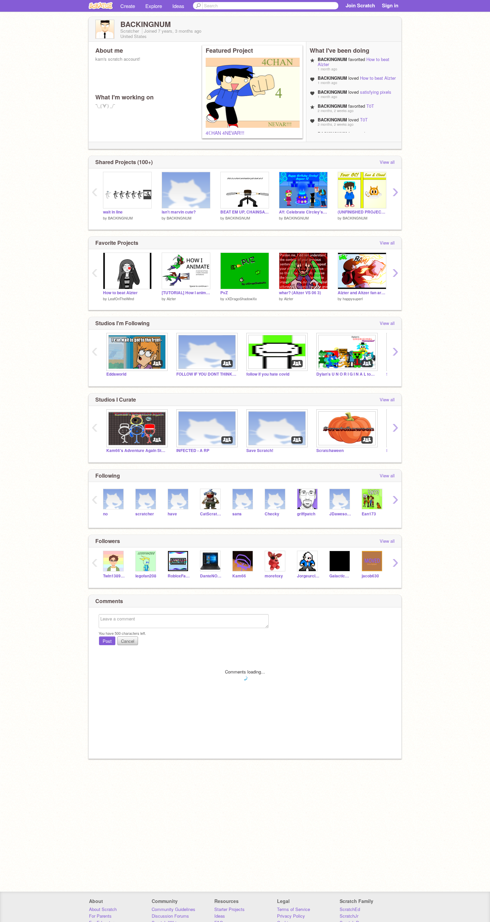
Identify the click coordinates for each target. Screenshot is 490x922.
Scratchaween (330, 450)
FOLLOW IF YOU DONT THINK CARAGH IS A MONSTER (206, 374)
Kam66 (239, 576)
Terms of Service (293, 909)
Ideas (178, 5)
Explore (153, 5)
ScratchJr (349, 916)
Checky (272, 514)
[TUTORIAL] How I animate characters (186, 293)
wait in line (113, 212)
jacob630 (370, 576)
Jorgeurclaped (308, 576)
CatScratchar (211, 514)
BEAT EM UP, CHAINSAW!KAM (244, 212)
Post (107, 641)
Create (127, 5)
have (172, 514)
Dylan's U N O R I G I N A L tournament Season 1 (346, 374)
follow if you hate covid (267, 374)
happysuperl (353, 298)
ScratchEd (350, 909)
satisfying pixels (375, 92)
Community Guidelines (173, 909)
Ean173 (369, 514)
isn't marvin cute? (179, 212)
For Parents (100, 916)
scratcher (144, 514)
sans (237, 514)
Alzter (171, 298)
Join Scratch (360, 5)
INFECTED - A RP (192, 450)
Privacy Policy (291, 916)
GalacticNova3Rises (340, 576)
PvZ (224, 293)
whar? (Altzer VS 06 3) (300, 293)
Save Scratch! (259, 450)
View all (387, 162)
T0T (370, 106)
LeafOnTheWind (121, 298)
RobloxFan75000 (179, 576)
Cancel (127, 641)
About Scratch (103, 909)
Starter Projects (229, 909)
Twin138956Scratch (114, 576)
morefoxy (274, 576)
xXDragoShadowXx (241, 298)
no (105, 514)
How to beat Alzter (378, 78)
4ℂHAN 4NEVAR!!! (225, 132)
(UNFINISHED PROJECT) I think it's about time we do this (362, 212)
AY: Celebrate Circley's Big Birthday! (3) (303, 212)
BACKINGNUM (120, 217)
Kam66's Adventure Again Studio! (136, 450)
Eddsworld (116, 374)
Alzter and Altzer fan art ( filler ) (362, 293)
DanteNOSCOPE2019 (211, 576)
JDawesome (340, 514)
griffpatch (306, 514)
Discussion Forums (170, 916)
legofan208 (145, 576)
